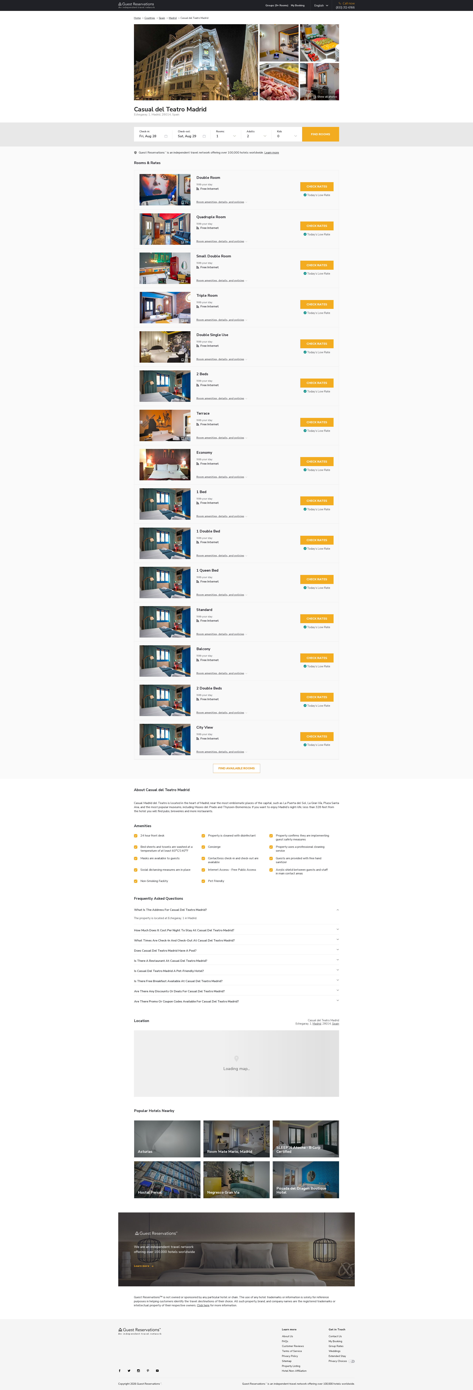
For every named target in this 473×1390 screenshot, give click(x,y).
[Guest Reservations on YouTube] (156, 1370)
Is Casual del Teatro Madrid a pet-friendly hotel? (169, 971)
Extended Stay (337, 1356)
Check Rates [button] (317, 187)
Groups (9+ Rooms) (277, 5)
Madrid (173, 18)
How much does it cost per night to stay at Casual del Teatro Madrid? (184, 930)
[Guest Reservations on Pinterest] (148, 1370)
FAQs (285, 1341)
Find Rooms (320, 134)
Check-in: (144, 131)
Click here (203, 1305)
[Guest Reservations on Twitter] (129, 1370)
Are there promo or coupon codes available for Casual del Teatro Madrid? (186, 1001)
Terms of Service (292, 1351)
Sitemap (287, 1361)
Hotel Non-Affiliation (294, 1371)
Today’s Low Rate (318, 195)
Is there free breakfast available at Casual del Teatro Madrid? (178, 981)
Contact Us (335, 1336)
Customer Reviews (293, 1346)
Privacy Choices (338, 1361)
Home (137, 18)
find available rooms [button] (236, 768)
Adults (251, 131)
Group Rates (336, 1346)
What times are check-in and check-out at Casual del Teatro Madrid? (184, 940)
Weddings (335, 1351)
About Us (287, 1336)
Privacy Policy (290, 1356)
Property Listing (291, 1366)
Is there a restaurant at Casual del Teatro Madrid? (170, 961)
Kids (279, 131)
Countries (149, 18)
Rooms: (220, 131)
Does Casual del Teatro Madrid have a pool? (165, 951)
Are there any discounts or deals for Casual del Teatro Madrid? (179, 991)
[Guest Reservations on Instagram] (139, 1370)
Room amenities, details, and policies (220, 202)
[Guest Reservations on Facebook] (121, 1370)
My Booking (297, 5)
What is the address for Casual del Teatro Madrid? (170, 910)
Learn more (271, 153)
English (319, 6)
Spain (162, 18)
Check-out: (184, 131)
